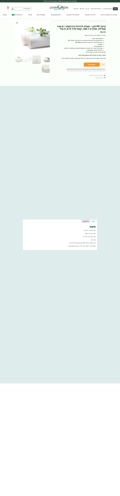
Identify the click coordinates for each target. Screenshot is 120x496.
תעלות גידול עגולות (75, 20)
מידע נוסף (82, 9)
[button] (17, 22)
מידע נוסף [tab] (86, 221)
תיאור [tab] (93, 221)
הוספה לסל (91, 65)
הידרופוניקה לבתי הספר (96, 9)
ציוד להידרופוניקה (96, 20)
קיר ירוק (87, 9)
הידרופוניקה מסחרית (108, 9)
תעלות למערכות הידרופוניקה (86, 20)
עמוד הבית (103, 20)
